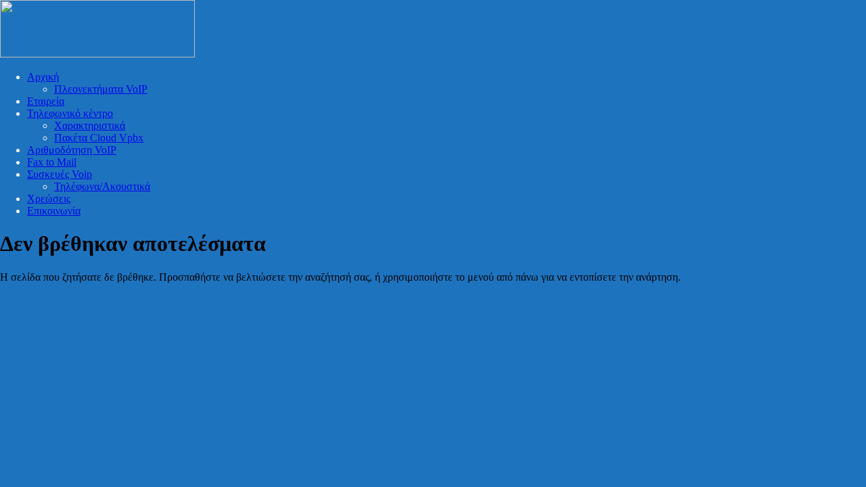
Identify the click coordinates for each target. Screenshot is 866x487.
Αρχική (43, 77)
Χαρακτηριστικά (89, 125)
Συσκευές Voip (59, 174)
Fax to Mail (51, 162)
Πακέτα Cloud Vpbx (98, 137)
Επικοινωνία (54, 210)
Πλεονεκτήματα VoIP (100, 89)
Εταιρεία (45, 101)
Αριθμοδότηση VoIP (71, 150)
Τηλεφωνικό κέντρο (70, 113)
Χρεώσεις (48, 198)
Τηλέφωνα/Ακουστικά (102, 186)
